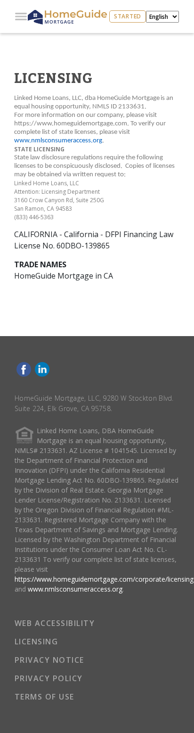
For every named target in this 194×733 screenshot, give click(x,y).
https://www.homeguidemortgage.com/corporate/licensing (104, 579)
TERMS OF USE (44, 697)
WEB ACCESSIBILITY (55, 623)
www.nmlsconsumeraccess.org (75, 589)
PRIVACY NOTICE (49, 660)
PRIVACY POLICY (49, 678)
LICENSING (36, 641)
